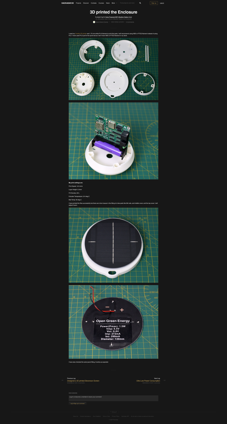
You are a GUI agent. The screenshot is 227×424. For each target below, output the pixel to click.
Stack (108, 3)
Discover (86, 3)
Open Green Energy (102, 22)
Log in (162, 3)
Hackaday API (125, 416)
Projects (78, 3)
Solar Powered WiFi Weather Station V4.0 (118, 17)
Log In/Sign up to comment (78, 403)
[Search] (140, 3)
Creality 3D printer (81, 34)
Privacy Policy (115, 416)
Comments (130, 22)
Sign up (153, 3)
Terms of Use (106, 416)
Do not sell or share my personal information (142, 416)
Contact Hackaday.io (85, 416)
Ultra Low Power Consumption (148, 380)
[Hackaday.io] (67, 3)
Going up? (114, 412)
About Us (75, 416)
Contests (93, 3)
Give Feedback (97, 416)
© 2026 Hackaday (113, 419)
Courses (101, 3)
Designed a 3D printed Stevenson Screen (83, 380)
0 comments (81, 383)
